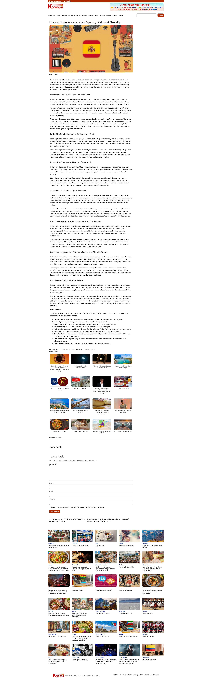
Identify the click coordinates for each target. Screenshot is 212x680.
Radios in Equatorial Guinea (128, 636)
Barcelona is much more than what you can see (59, 411)
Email (51, 491)
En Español (67, 1)
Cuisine (50, 565)
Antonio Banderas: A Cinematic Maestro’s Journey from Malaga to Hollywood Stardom (102, 390)
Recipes (145, 588)
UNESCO (102, 611)
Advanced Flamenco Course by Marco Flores (102, 366)
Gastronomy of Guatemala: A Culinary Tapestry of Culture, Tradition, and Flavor (81, 638)
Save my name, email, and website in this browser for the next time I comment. (77, 507)
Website (52, 499)
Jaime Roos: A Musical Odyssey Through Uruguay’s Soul (81, 568)
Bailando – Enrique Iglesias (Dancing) (123, 411)
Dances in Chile (148, 613)
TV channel (146, 657)
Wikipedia (87, 349)
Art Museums (52, 634)
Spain (59, 437)
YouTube (92, 349)
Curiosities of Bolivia (125, 613)
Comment (53, 464)
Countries (145, 543)
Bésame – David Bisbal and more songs (123, 366)
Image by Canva (53, 74)
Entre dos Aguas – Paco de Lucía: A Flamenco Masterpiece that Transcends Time (59, 368)
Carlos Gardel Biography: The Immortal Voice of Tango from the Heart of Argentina (129, 661)
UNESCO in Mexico (102, 636)
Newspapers (75, 657)
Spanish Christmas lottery (80, 545)
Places (97, 611)
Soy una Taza (100, 545)
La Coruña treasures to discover (80, 411)
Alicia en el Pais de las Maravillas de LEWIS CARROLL (79, 615)
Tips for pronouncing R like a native (59, 389)
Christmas (75, 543)
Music (78, 565)
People (74, 565)
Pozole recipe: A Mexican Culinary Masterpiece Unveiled (58, 614)
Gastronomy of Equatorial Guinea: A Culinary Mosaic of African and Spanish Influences (58, 568)
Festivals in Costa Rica (126, 567)
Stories (74, 611)
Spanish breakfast (123, 388)
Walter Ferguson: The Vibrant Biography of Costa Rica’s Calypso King (152, 568)
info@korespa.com (55, 1)
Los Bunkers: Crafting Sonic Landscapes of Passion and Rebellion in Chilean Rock (57, 592)
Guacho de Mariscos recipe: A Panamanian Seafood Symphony (152, 592)
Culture (97, 588)
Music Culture (103, 565)
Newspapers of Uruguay (80, 660)
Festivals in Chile (148, 636)
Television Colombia (149, 660)
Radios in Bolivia (77, 590)
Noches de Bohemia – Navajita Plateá (80, 366)
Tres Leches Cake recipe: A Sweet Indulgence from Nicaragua (57, 661)
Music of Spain (53, 437)
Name (51, 483)
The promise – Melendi (81, 431)
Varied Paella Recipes (59, 431)
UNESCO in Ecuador (102, 613)
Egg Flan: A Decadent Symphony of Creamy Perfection (102, 412)
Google (82, 349)
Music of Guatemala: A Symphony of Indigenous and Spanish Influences (105, 568)
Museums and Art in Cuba (57, 636)
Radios (74, 588)
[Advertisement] (148, 51)
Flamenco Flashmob (80, 388)
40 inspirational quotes (126, 545)
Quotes (121, 543)
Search (161, 15)
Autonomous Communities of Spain (101, 432)
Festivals (121, 565)
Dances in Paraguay (125, 590)
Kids (96, 543)
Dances (121, 588)
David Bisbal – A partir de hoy (123, 431)
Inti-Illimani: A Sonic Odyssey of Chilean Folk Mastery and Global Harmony (105, 661)
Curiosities (51, 543)
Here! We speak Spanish (103, 590)
